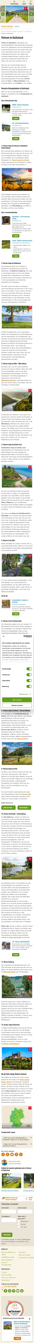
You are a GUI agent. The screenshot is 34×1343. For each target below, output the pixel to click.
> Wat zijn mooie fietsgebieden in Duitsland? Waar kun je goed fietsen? (16, 1138)
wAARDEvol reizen (7, 1257)
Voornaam (5, 1208)
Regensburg (23, 807)
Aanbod (17, 26)
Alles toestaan (17, 700)
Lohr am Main (7, 807)
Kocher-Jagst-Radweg (12, 1044)
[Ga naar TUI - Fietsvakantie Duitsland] (6, 127)
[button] (3, 14)
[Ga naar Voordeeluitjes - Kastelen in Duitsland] (6, 604)
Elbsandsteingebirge (8, 380)
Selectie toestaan (17, 705)
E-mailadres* (5, 1216)
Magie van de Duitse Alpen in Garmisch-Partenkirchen (22, 1323)
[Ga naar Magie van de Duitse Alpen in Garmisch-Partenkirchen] (7, 1325)
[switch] (29, 674)
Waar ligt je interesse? (22, 1217)
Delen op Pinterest (25, 8)
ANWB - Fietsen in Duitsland (20, 105)
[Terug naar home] (4, 3)
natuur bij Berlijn (15, 937)
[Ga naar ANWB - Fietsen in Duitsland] (6, 108)
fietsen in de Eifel (7, 591)
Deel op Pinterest (29, 170)
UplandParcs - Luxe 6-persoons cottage (21, 218)
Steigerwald (26, 794)
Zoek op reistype (24, 1255)
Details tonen (23, 694)
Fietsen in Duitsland (7, 26)
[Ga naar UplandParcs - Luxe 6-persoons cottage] (6, 220)
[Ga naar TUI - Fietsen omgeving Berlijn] (6, 945)
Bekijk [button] (16, 118)
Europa (23, 1224)
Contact (4, 1272)
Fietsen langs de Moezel (20, 160)
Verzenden (7, 1235)
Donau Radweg (22, 739)
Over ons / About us (8, 1277)
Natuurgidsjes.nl (7, 1260)
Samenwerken (6, 1275)
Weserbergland (9, 972)
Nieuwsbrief (5, 1280)
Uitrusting (21, 1252)
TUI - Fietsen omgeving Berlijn (20, 942)
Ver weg (24, 1227)
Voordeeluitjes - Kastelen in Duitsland (20, 601)
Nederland (24, 1221)
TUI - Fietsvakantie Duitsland (20, 123)
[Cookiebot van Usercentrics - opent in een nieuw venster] (24, 636)
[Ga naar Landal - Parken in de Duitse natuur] (6, 244)
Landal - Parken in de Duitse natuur (22, 240)
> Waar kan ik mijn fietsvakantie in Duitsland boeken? (15, 1144)
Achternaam (22, 1208)
